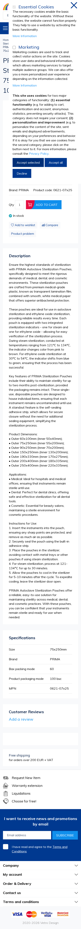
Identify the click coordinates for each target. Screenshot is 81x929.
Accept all (56, 162)
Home (6, 39)
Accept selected (28, 162)
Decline (22, 173)
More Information (25, 36)
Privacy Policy (39, 153)
